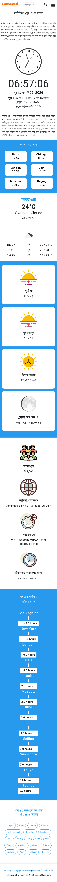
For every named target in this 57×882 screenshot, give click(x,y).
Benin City (30, 832)
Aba (19, 838)
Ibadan (32, 825)
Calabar (33, 852)
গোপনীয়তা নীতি (48, 870)
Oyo (47, 838)
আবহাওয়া (28, 199)
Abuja (34, 845)
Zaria (9, 838)
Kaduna (44, 825)
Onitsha (10, 852)
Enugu (9, 845)
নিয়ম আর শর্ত (36, 870)
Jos (28, 838)
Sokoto (46, 845)
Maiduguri (44, 832)
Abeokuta (22, 845)
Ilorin (37, 838)
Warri (21, 852)
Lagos (11, 825)
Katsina (45, 852)
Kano (21, 825)
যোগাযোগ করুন (25, 870)
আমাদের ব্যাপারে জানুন (11, 870)
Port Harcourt (13, 832)
